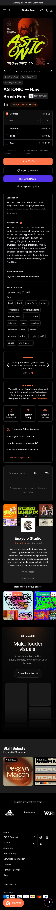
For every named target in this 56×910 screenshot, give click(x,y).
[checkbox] (28, 113)
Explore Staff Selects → (14, 752)
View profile (28, 578)
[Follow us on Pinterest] (34, 844)
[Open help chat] (48, 902)
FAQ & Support (10, 837)
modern (12, 336)
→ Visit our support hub (18, 457)
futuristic (12, 323)
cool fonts (32, 303)
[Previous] (4, 71)
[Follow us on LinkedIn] (40, 844)
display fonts (14, 316)
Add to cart (29, 161)
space (11, 343)
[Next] (51, 71)
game (23, 323)
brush (20, 303)
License (7, 864)
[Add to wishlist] (28, 594)
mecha (33, 329)
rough (33, 336)
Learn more (38, 3)
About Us (8, 848)
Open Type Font (29, 77)
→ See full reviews (39, 398)
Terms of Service (12, 869)
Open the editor (28, 673)
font (27, 316)
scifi (42, 336)
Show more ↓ (25, 343)
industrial (12, 329)
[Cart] (51, 10)
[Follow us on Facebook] (34, 837)
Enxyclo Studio (28, 538)
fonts (35, 316)
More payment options (28, 186)
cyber (44, 303)
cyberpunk (13, 310)
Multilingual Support (13, 82)
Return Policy (10, 853)
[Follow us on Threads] (40, 837)
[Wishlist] (41, 10)
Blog (5, 875)
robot (22, 336)
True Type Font (11, 77)
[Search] (9, 10)
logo (23, 329)
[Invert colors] (48, 473)
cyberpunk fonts (31, 310)
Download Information (14, 858)
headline (35, 323)
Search (6, 842)
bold (10, 303)
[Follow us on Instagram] (47, 837)
